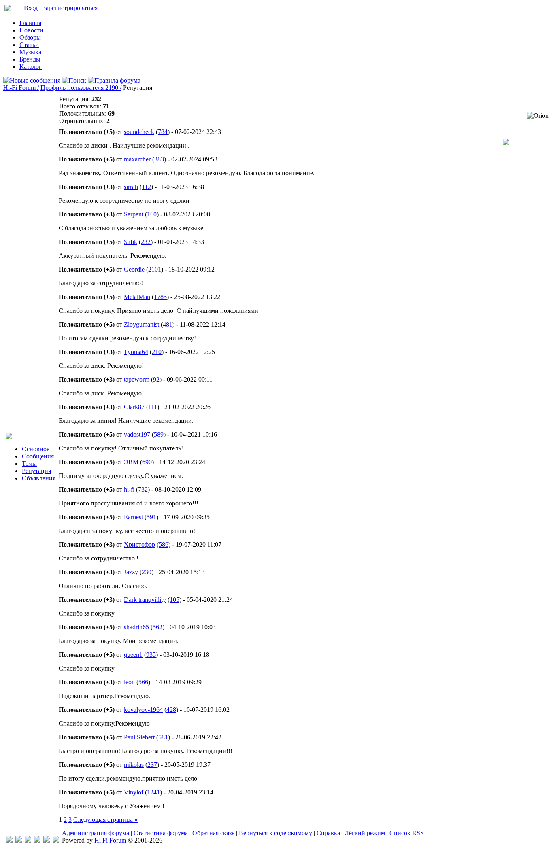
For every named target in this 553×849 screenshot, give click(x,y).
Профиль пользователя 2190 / (80, 87)
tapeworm (136, 379)
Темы (29, 463)
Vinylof (133, 792)
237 (152, 764)
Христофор (139, 544)
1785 (160, 296)
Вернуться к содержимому (275, 833)
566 (143, 682)
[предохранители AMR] (9, 840)
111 (152, 406)
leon (129, 682)
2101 (154, 269)
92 (156, 379)
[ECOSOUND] (37, 840)
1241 (153, 792)
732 (143, 489)
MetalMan (137, 296)
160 (152, 214)
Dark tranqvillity (145, 599)
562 (157, 627)
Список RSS (406, 833)
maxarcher (137, 159)
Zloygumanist (141, 324)
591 (151, 517)
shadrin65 (136, 627)
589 (159, 434)
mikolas (134, 764)
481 (167, 324)
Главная (30, 22)
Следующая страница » (105, 819)
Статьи (29, 44)
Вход (31, 7)
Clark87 (134, 406)
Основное (35, 449)
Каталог (30, 66)
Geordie (134, 269)
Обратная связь (213, 833)
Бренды (29, 59)
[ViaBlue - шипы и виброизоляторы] (46, 840)
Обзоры (30, 37)
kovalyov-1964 (143, 709)
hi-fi (129, 489)
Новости (31, 30)
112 (146, 186)
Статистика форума (161, 833)
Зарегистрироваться (70, 7)
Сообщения (38, 456)
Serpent (133, 214)
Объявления (38, 478)
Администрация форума (95, 833)
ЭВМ (131, 461)
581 (163, 737)
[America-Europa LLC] (18, 840)
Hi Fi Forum (110, 840)
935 (151, 654)
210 (157, 351)
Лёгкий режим (365, 833)
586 (163, 544)
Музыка (30, 52)
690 (147, 461)
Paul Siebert (139, 737)
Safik (130, 241)
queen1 (133, 654)
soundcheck (139, 131)
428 (171, 709)
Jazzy (131, 572)
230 (146, 572)
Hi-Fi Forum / (21, 87)
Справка (328, 833)
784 (163, 131)
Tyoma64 (136, 351)
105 (174, 599)
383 (159, 159)
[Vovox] (56, 840)
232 (146, 241)
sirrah (131, 186)
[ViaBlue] (28, 840)
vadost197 (137, 434)
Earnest (133, 517)
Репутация (36, 470)
